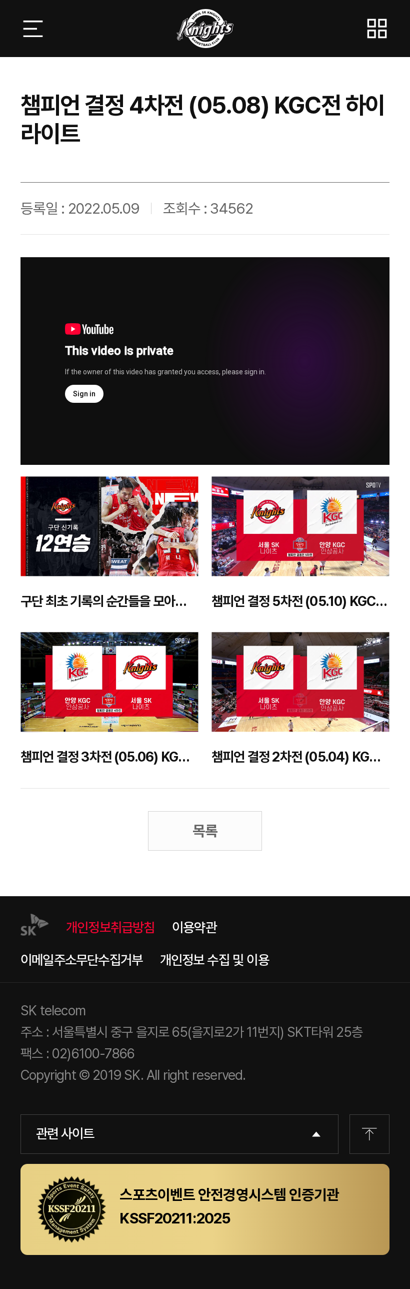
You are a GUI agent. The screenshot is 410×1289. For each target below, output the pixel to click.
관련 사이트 (65, 1133)
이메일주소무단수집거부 (81, 960)
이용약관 (194, 927)
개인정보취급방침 (110, 927)
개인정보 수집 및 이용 (214, 960)
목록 (205, 831)
